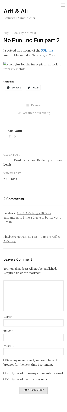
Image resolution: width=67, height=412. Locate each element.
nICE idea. (10, 179)
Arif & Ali (15, 11)
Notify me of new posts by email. (27, 379)
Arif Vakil (15, 131)
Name (8, 317)
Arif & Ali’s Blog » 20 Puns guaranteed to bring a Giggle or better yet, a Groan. (32, 217)
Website (8, 345)
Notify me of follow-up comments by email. (35, 373)
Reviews (36, 105)
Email (8, 331)
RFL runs (47, 50)
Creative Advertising (36, 113)
